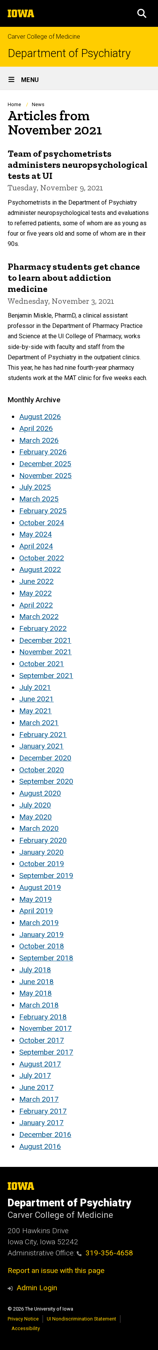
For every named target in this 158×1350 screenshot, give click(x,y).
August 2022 (40, 569)
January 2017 (41, 1122)
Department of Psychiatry (69, 53)
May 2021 (35, 710)
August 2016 (40, 1146)
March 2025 (39, 499)
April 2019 (36, 910)
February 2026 (43, 451)
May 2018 (35, 993)
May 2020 (35, 817)
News (38, 104)
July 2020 (35, 805)
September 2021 (46, 675)
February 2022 (43, 628)
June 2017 (36, 1087)
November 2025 (45, 475)
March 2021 (39, 722)
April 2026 (36, 428)
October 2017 (41, 1040)
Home (14, 104)
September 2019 (46, 875)
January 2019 (41, 934)
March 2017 (39, 1099)
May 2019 (35, 899)
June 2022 (36, 581)
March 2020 (39, 828)
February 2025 (43, 510)
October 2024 (41, 522)
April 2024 (36, 546)
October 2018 (41, 946)
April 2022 (36, 605)
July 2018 (35, 969)
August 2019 (40, 887)
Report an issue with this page (56, 1270)
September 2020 (46, 781)
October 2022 (41, 558)
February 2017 (43, 1111)
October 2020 (41, 769)
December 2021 (45, 640)
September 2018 (46, 958)
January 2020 (41, 852)
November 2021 (45, 651)
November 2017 (45, 1028)
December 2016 (45, 1134)
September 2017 (46, 1052)
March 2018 (39, 1005)
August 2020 (40, 793)
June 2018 (36, 981)
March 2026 (39, 440)
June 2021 (36, 699)
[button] (142, 13)
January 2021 (41, 746)
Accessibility (26, 1328)
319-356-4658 (109, 1252)
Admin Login (36, 1287)
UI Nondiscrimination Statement (81, 1319)
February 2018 (43, 1016)
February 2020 (43, 840)
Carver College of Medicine (44, 36)
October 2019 (41, 863)
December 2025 (45, 463)
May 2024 (35, 534)
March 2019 (39, 922)
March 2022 (39, 616)
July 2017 (35, 1075)
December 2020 (45, 758)
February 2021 (43, 734)
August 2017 (40, 1064)
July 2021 (35, 687)
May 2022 (35, 593)
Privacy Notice (23, 1319)
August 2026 (40, 416)
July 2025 (35, 487)
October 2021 (41, 663)
